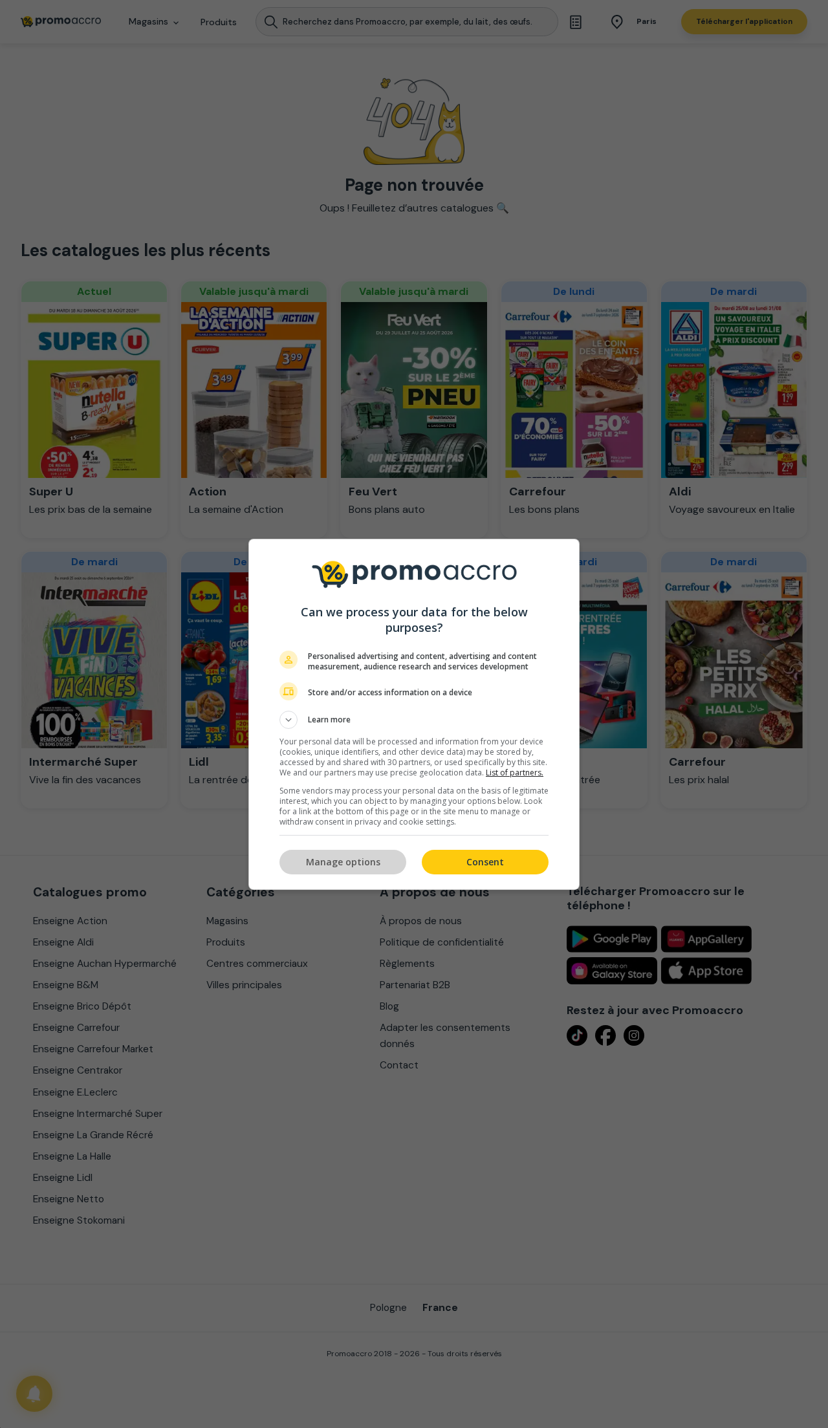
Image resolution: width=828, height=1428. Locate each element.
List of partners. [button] (514, 772)
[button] (414, 720)
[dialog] (414, 714)
